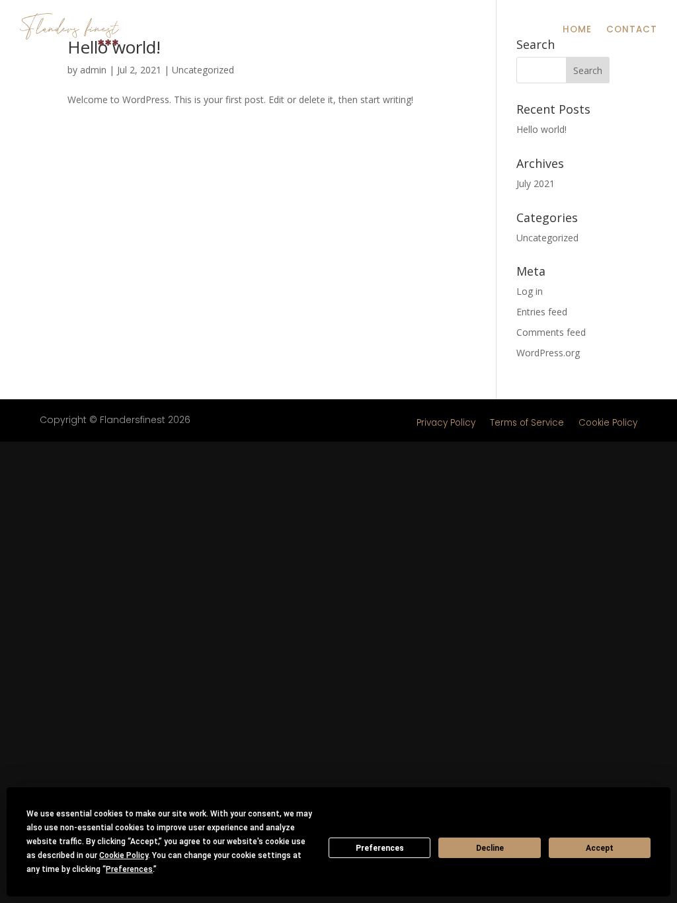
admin (93, 69)
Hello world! (541, 129)
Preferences (380, 848)
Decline (490, 848)
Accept (600, 848)
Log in (529, 291)
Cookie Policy (607, 423)
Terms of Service (527, 423)
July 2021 (535, 183)
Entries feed (541, 311)
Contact (631, 29)
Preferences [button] (129, 869)
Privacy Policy (446, 423)
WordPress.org (548, 352)
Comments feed (551, 332)
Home (577, 29)
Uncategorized (203, 69)
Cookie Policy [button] (123, 855)
